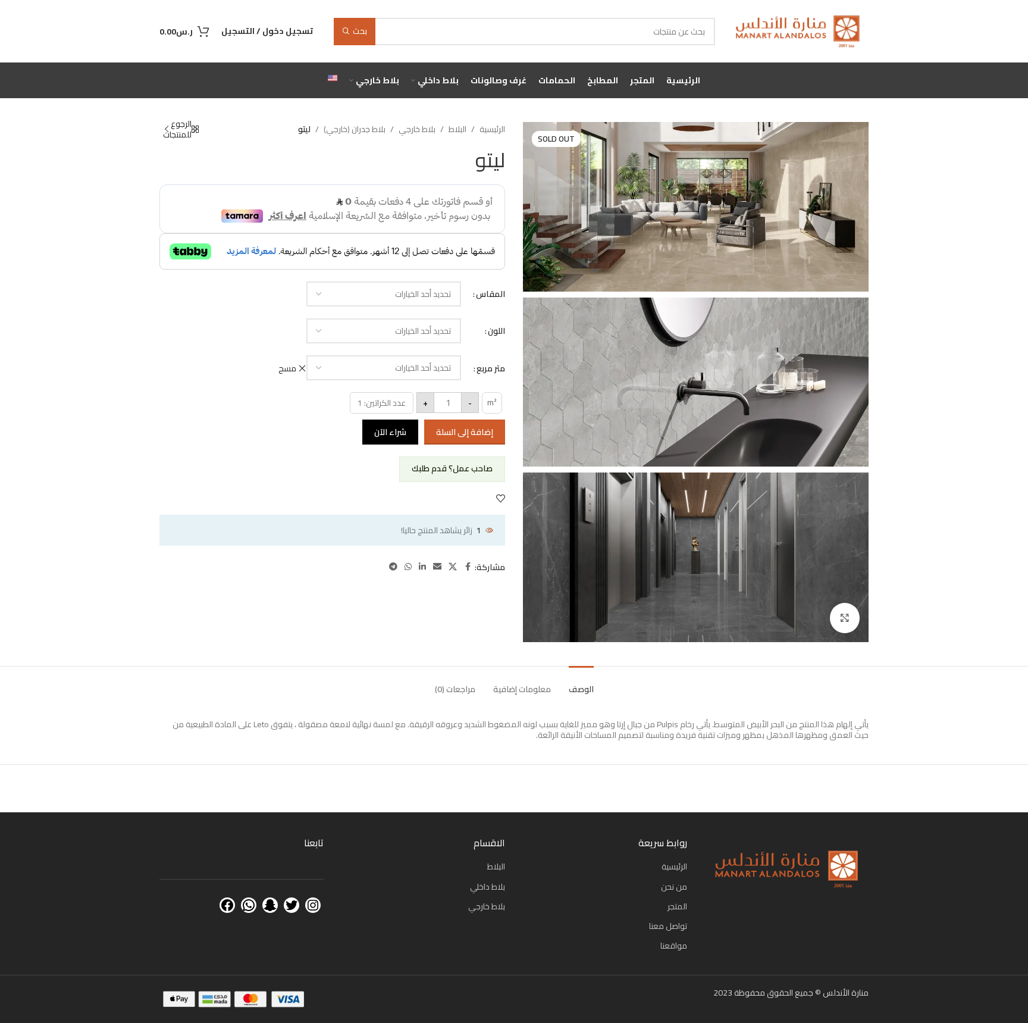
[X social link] (452, 567)
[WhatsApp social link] (408, 567)
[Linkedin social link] (422, 567)
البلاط (457, 129)
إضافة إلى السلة (464, 432)
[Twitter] (291, 905)
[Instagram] (313, 905)
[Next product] (166, 129)
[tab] (581, 683)
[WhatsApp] (248, 905)
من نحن (674, 886)
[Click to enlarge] (845, 618)
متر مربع (491, 368)
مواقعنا (673, 945)
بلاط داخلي (487, 886)
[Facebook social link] (467, 567)
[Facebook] (227, 905)
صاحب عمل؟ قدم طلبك (452, 468)
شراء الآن (390, 432)
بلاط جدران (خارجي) (355, 129)
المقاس (490, 294)
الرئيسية (492, 129)
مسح (287, 368)
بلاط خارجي (417, 129)
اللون (496, 330)
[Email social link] (437, 567)
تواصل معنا (668, 926)
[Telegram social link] (393, 567)
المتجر (677, 906)
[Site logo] (798, 30)
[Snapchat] (270, 905)
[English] (332, 80)
